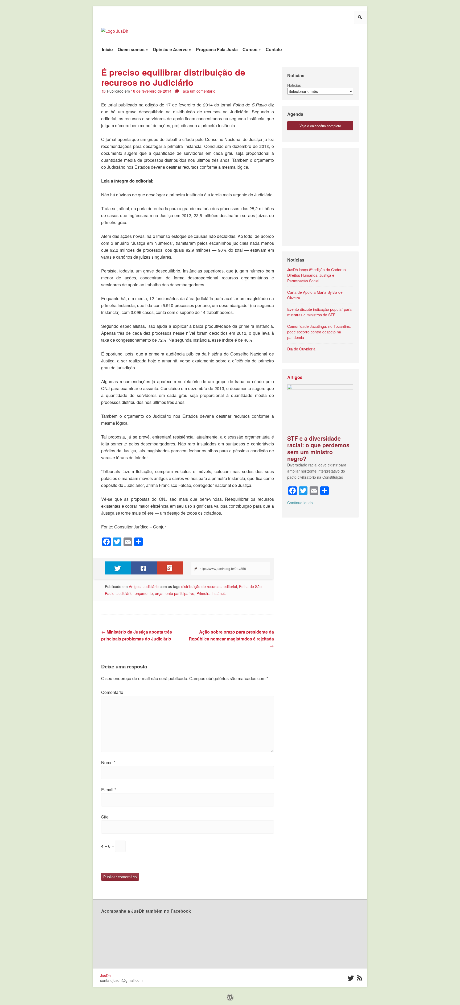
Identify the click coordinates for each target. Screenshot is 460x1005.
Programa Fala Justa (217, 49)
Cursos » (252, 49)
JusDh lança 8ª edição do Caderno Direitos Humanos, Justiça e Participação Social (316, 275)
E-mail (108, 790)
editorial (230, 586)
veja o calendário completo (320, 125)
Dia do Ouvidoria (301, 348)
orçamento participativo (174, 593)
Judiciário (151, 586)
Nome (108, 762)
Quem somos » (133, 49)
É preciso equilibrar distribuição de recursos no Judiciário (173, 77)
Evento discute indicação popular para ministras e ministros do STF (319, 312)
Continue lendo (300, 502)
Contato (274, 49)
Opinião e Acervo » (172, 49)
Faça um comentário (197, 91)
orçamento (144, 593)
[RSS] (359, 978)
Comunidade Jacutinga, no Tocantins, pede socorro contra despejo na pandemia (319, 332)
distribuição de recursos (201, 586)
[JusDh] (114, 28)
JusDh (105, 975)
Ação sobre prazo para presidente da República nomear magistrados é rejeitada (231, 639)
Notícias (294, 85)
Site (105, 817)
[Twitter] (350, 978)
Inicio (107, 49)
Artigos (135, 586)
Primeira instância (211, 593)
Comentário (112, 692)
